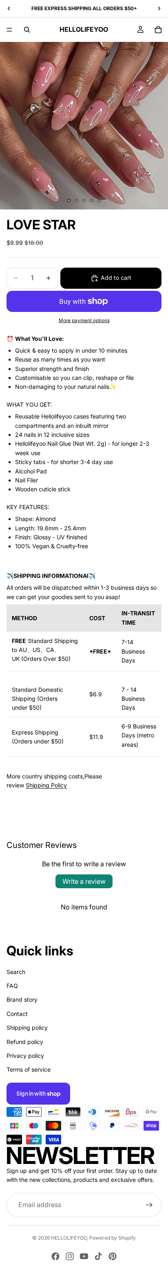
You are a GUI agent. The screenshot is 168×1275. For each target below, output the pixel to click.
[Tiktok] (98, 1256)
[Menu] (9, 29)
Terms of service (29, 1069)
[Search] (27, 30)
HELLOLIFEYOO (69, 1238)
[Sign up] (149, 1204)
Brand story (22, 999)
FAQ (12, 985)
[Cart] (158, 30)
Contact (17, 1013)
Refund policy (25, 1041)
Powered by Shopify (112, 1238)
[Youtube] (84, 1256)
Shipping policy (27, 1027)
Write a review (84, 881)
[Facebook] (55, 1256)
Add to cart (116, 277)
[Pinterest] (112, 1256)
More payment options (84, 320)
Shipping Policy (46, 785)
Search (16, 971)
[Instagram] (70, 1256)
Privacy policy (25, 1055)
